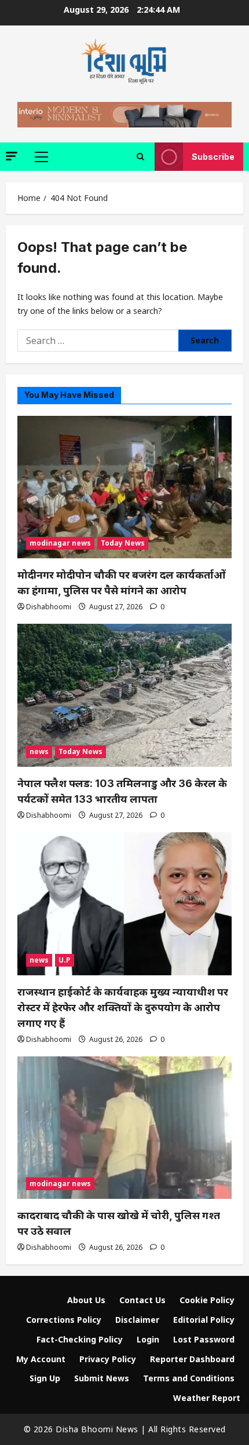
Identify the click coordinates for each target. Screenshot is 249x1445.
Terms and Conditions (189, 1378)
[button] (11, 156)
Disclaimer (137, 1319)
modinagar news (60, 543)
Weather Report (206, 1397)
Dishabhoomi (48, 607)
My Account (40, 1358)
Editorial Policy (204, 1319)
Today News (123, 543)
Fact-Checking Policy (79, 1339)
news (39, 751)
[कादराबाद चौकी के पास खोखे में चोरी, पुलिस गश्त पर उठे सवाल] (124, 1127)
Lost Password (204, 1339)
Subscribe (213, 157)
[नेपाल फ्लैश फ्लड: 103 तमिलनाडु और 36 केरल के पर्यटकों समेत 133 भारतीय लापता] (124, 695)
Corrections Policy (63, 1319)
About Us (86, 1299)
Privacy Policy (107, 1358)
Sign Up (45, 1378)
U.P (64, 960)
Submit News (101, 1378)
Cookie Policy (207, 1299)
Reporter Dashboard (192, 1358)
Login (148, 1339)
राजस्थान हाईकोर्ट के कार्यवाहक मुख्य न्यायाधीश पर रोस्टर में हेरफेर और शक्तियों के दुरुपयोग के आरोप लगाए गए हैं (122, 1007)
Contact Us (142, 1299)
